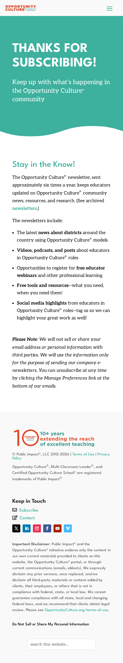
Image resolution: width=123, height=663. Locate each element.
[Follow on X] (16, 528)
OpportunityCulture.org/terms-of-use (76, 610)
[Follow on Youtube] (57, 528)
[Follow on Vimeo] (68, 528)
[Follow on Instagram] (37, 528)
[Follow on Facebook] (47, 528)
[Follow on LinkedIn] (27, 528)
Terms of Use (83, 454)
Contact (27, 518)
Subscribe (28, 510)
